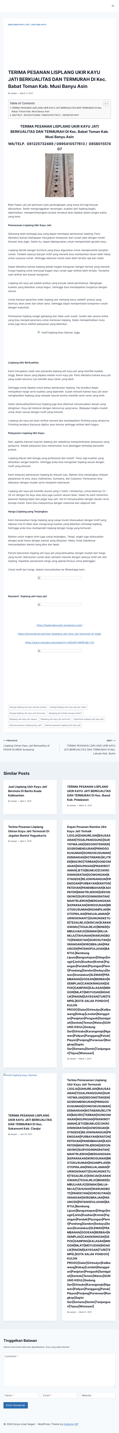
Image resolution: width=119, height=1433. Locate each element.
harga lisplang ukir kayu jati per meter (68, 707)
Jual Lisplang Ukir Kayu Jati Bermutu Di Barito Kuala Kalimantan (27, 791)
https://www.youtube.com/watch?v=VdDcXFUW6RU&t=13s (59, 642)
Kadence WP (71, 1424)
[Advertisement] (59, 47)
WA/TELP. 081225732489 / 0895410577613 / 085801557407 (45, 115)
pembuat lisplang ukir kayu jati (88, 719)
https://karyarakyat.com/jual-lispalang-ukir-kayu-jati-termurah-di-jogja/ (59, 633)
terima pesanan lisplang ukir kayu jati (63, 725)
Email (47, 1395)
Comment (11, 1356)
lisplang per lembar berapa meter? (65, 713)
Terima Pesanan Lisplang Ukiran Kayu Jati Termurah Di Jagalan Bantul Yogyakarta (28, 831)
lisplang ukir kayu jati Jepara (23, 719)
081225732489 (40, 144)
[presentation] (30, 1091)
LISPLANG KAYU (38, 24)
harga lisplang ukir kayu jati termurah (27, 713)
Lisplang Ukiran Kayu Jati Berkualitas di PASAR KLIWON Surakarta (26, 745)
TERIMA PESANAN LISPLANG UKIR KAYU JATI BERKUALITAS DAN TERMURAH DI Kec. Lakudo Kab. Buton (90, 747)
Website (86, 1395)
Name (9, 1395)
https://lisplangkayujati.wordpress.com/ (59, 625)
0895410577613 (70, 144)
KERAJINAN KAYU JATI (18, 24)
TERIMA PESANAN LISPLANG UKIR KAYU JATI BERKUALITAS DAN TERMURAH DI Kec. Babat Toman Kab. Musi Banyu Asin (57, 109)
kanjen (14, 93)
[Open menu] (113, 5)
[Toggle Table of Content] (104, 103)
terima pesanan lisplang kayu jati (25, 725)
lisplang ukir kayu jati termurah (55, 719)
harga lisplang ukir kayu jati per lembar (28, 707)
